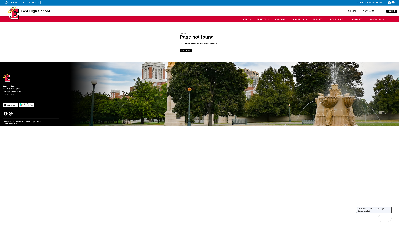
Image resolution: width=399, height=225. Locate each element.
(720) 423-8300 (8, 94)
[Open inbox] (381, 218)
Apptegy (14, 123)
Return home (185, 50)
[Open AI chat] (388, 218)
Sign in (392, 11)
